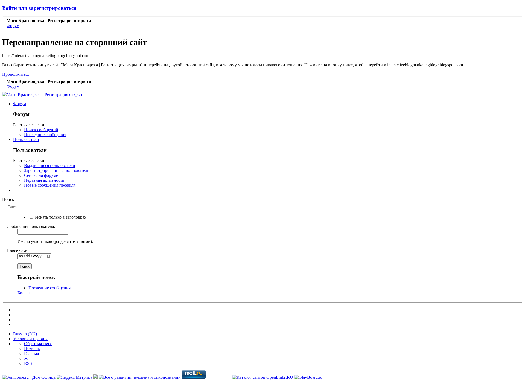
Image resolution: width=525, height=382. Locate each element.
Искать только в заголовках (60, 217)
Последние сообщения (45, 134)
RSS (28, 363)
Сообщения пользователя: (31, 226)
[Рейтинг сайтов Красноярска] (95, 377)
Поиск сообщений (41, 129)
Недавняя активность (44, 180)
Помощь (32, 348)
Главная (31, 353)
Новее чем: (17, 250)
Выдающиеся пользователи (49, 165)
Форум (19, 103)
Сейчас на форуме (41, 175)
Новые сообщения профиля (49, 185)
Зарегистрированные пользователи (57, 170)
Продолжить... (15, 74)
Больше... (26, 292)
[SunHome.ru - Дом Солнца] (29, 377)
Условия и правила (30, 338)
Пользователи (26, 139)
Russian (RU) (25, 333)
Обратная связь (38, 343)
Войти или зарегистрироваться (39, 8)
